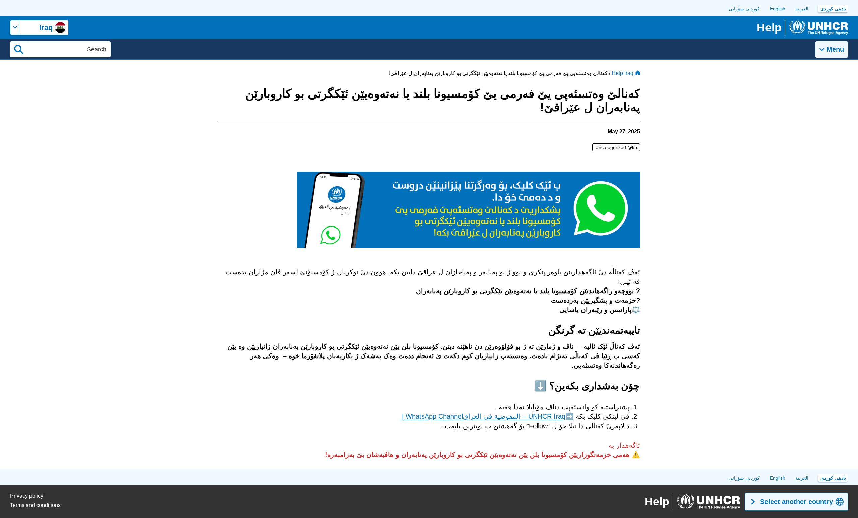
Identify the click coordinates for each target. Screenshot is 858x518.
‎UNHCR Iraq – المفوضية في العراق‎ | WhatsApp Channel (482, 416)
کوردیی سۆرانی (744, 8)
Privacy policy (26, 496)
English (777, 8)
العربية (801, 8)
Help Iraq (622, 73)
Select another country (796, 501)
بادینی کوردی (833, 8)
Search (18, 49)
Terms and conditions (35, 505)
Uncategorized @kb (616, 147)
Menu (835, 49)
